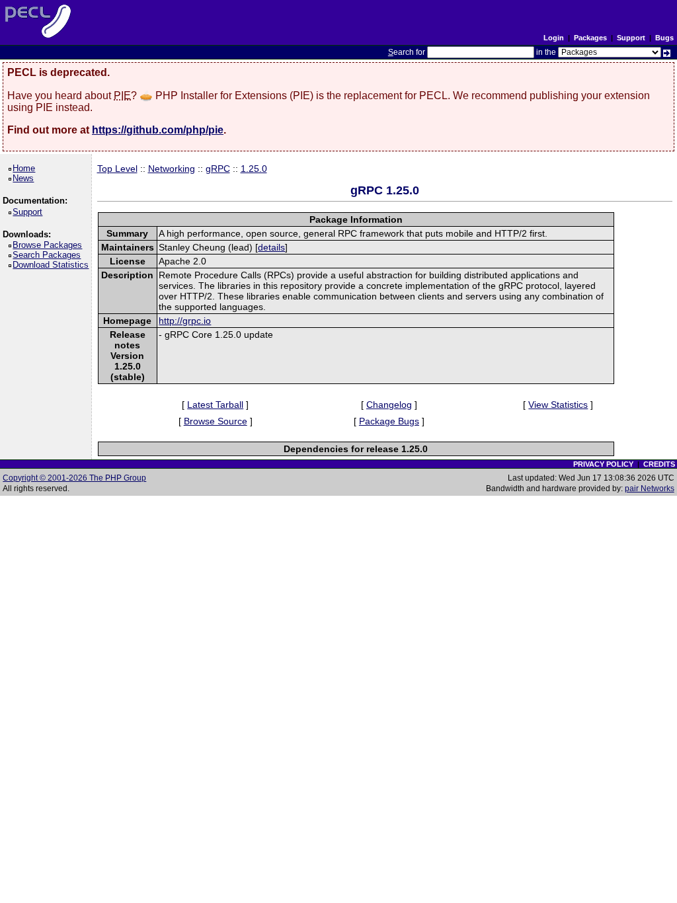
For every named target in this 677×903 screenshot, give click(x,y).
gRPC (218, 168)
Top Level (117, 168)
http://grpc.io (185, 320)
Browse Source (215, 421)
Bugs (664, 38)
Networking (171, 168)
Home (26, 168)
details (271, 247)
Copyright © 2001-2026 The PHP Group (74, 478)
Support (631, 38)
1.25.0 (254, 168)
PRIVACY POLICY (603, 464)
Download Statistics (53, 265)
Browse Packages (50, 245)
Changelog (389, 404)
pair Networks (649, 488)
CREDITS (659, 464)
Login (553, 38)
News (25, 178)
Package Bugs (389, 421)
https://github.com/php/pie (157, 130)
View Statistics (558, 404)
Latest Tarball (215, 404)
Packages (590, 38)
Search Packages (49, 255)
